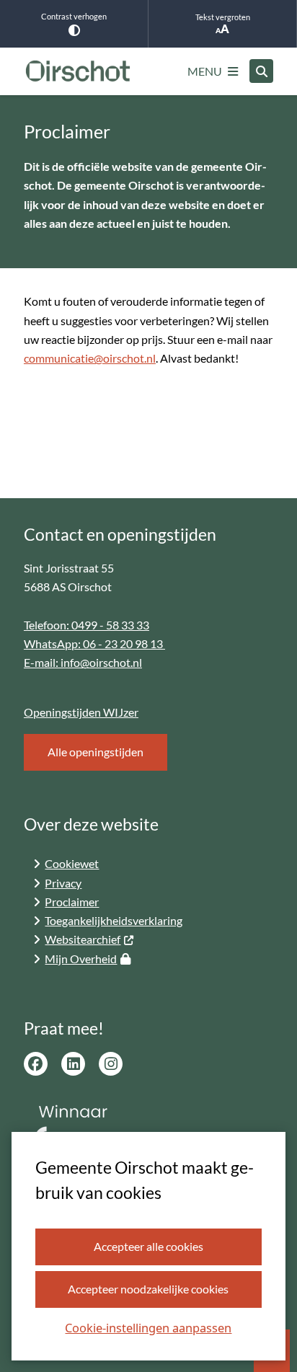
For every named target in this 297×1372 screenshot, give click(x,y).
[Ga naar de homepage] (78, 71)
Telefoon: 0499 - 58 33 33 (86, 625)
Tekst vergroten (222, 17)
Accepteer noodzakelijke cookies (148, 1289)
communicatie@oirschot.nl (90, 358)
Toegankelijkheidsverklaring (113, 920)
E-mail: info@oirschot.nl (83, 662)
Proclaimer (72, 901)
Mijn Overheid (81, 958)
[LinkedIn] (73, 1064)
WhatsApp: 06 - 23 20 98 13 (94, 643)
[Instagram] (111, 1064)
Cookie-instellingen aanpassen (148, 1327)
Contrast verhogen (74, 16)
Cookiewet (72, 863)
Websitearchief (82, 939)
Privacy (63, 883)
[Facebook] (36, 1064)
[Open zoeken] (261, 71)
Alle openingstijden (95, 751)
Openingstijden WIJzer (81, 712)
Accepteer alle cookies (148, 1246)
